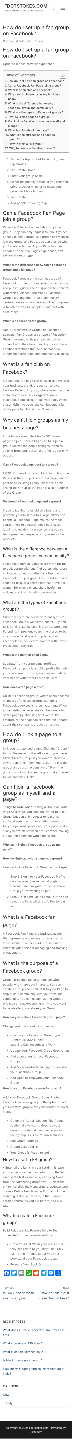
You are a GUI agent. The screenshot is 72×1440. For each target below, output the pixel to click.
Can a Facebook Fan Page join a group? (34, 85)
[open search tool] (52, 8)
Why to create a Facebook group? (32, 148)
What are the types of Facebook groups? (35, 112)
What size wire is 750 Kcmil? (23, 1343)
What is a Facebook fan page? (28, 130)
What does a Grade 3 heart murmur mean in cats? (33, 1332)
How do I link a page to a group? (29, 117)
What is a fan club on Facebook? (30, 90)
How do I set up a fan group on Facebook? (35, 81)
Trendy (8, 1403)
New (40, 41)
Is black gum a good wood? (22, 1360)
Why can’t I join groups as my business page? (34, 97)
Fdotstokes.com (26, 6)
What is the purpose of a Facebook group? (32, 137)
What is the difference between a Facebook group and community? (30, 106)
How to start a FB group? (25, 144)
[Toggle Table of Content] (61, 76)
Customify (36, 1431)
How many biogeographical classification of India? (34, 1371)
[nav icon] (63, 8)
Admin (9, 41)
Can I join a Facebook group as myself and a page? (36, 124)
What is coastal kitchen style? (23, 1352)
